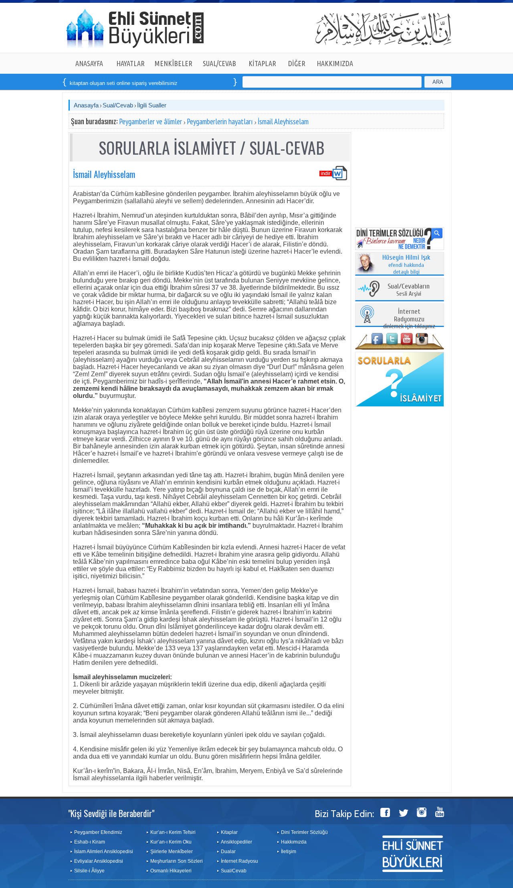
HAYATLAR (130, 63)
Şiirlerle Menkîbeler (171, 851)
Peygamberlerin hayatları (220, 121)
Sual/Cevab (118, 105)
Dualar (228, 851)
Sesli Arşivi (409, 290)
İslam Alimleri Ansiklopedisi (103, 851)
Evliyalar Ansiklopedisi (98, 861)
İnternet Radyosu (239, 861)
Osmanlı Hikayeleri (171, 871)
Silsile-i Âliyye (89, 871)
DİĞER (296, 63)
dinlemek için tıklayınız (409, 319)
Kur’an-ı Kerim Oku (171, 842)
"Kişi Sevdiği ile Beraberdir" (111, 813)
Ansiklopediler (236, 842)
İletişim (288, 851)
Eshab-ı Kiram (89, 842)
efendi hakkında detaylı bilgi (406, 264)
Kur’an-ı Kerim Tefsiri (173, 832)
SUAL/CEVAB (219, 63)
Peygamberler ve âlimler (150, 121)
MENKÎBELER (173, 63)
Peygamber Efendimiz (98, 832)
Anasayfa (86, 105)
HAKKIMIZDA (335, 63)
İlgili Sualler (151, 105)
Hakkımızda (294, 842)
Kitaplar (229, 832)
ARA (437, 82)
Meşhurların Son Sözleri (176, 861)
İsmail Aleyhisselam (283, 121)
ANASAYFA (89, 63)
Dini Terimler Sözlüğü (304, 832)
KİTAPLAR (262, 63)
